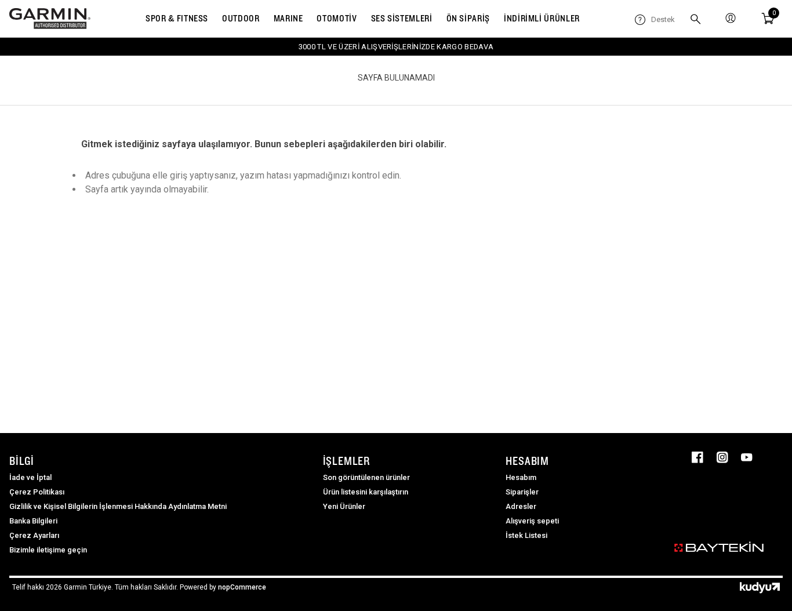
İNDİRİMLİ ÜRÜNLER (542, 18)
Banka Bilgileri (33, 521)
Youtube (747, 457)
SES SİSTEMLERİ (402, 18)
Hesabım (521, 477)
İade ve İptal (30, 477)
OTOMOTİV (337, 18)
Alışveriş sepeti (532, 521)
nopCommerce (242, 587)
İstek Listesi (526, 535)
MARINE (288, 18)
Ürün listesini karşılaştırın (365, 492)
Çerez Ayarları (34, 535)
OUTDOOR (240, 18)
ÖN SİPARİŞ (468, 18)
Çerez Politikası (36, 492)
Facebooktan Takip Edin (697, 457)
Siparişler (522, 492)
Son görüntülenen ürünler (366, 477)
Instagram (722, 457)
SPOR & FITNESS (177, 18)
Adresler (521, 506)
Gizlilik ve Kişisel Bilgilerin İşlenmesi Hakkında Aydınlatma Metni (118, 506)
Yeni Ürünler (344, 506)
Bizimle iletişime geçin (48, 549)
